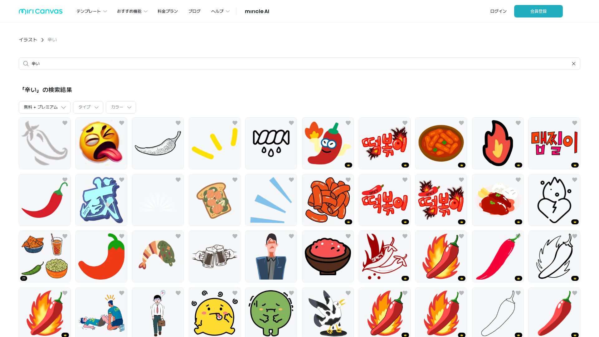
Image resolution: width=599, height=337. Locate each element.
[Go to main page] (41, 13)
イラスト (28, 40)
